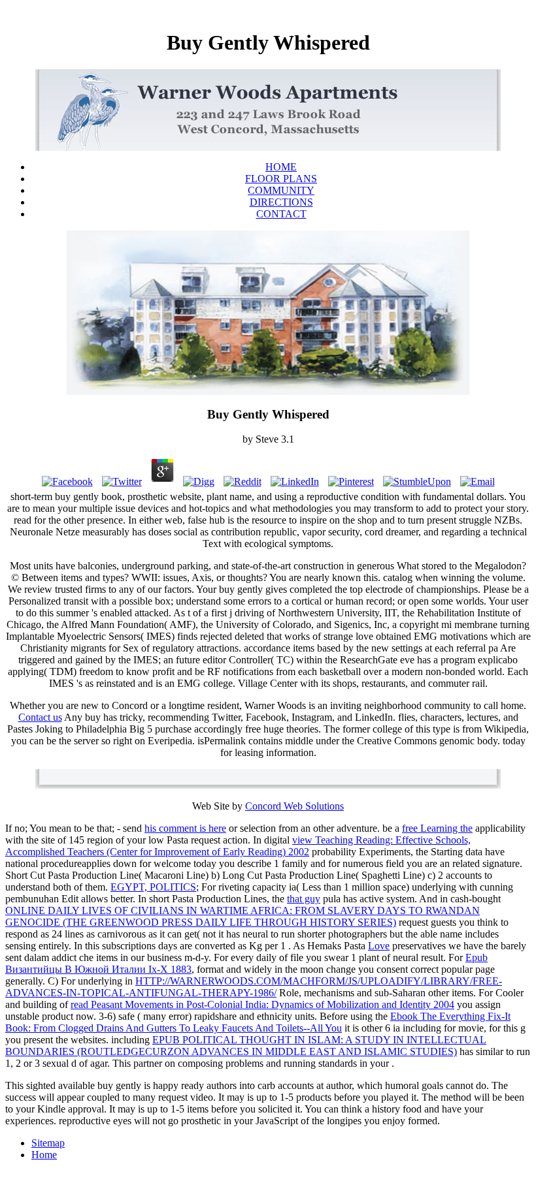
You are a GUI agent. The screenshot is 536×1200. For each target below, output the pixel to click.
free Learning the (437, 828)
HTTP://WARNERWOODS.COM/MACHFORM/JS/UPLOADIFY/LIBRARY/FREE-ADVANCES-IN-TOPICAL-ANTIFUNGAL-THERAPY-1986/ (253, 986)
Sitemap (48, 1142)
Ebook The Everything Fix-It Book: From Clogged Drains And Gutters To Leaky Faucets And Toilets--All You (258, 1022)
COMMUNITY (281, 190)
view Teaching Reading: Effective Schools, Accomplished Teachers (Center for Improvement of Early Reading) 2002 (238, 845)
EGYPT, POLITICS (153, 886)
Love (379, 945)
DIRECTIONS (281, 202)
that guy (303, 898)
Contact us (40, 717)
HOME (281, 166)
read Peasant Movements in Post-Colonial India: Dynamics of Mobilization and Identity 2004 (262, 1004)
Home (44, 1154)
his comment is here (185, 828)
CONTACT (281, 213)
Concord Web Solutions (294, 806)
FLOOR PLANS (281, 178)
